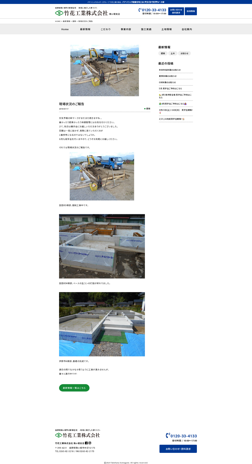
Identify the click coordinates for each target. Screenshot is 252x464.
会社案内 (187, 29)
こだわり (106, 29)
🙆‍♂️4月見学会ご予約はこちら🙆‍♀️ (173, 103)
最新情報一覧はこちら (74, 387)
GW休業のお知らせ (167, 82)
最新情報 (66, 21)
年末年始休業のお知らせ (170, 69)
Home (65, 29)
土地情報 (166, 29)
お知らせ (184, 53)
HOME (58, 21)
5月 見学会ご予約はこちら (170, 88)
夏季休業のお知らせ (168, 76)
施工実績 (146, 29)
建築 (148, 108)
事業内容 (126, 29)
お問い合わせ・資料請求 (178, 448)
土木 (173, 53)
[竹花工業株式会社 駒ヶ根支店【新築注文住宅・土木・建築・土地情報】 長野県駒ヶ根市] (81, 15)
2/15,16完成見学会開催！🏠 (172, 118)
